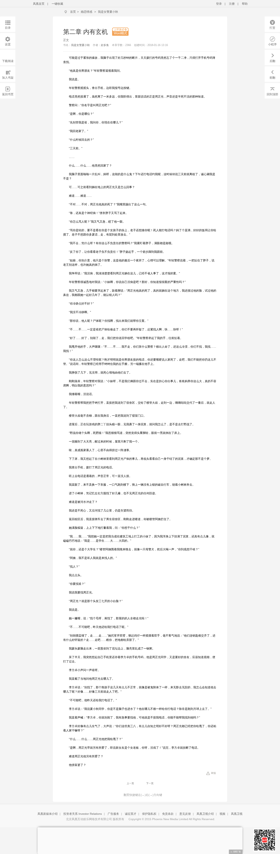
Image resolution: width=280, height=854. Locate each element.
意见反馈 (185, 813)
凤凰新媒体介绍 (48, 813)
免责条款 (168, 813)
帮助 (245, 3)
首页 (73, 11)
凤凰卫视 (236, 813)
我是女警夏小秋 (108, 11)
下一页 (150, 783)
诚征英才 (130, 813)
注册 (232, 3)
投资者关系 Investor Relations (82, 813)
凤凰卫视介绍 (205, 813)
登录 (219, 3)
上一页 (130, 783)
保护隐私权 (149, 813)
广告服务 (113, 813)
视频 (222, 813)
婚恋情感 (86, 11)
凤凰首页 (38, 3)
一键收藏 (57, 3)
